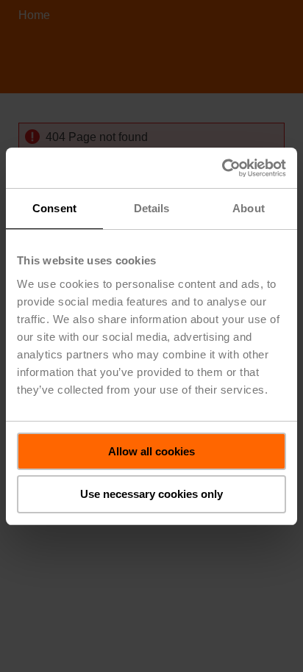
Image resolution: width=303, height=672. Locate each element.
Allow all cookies (151, 451)
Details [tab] (152, 208)
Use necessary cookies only (151, 494)
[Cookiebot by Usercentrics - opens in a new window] (221, 168)
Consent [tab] (54, 208)
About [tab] (248, 208)
